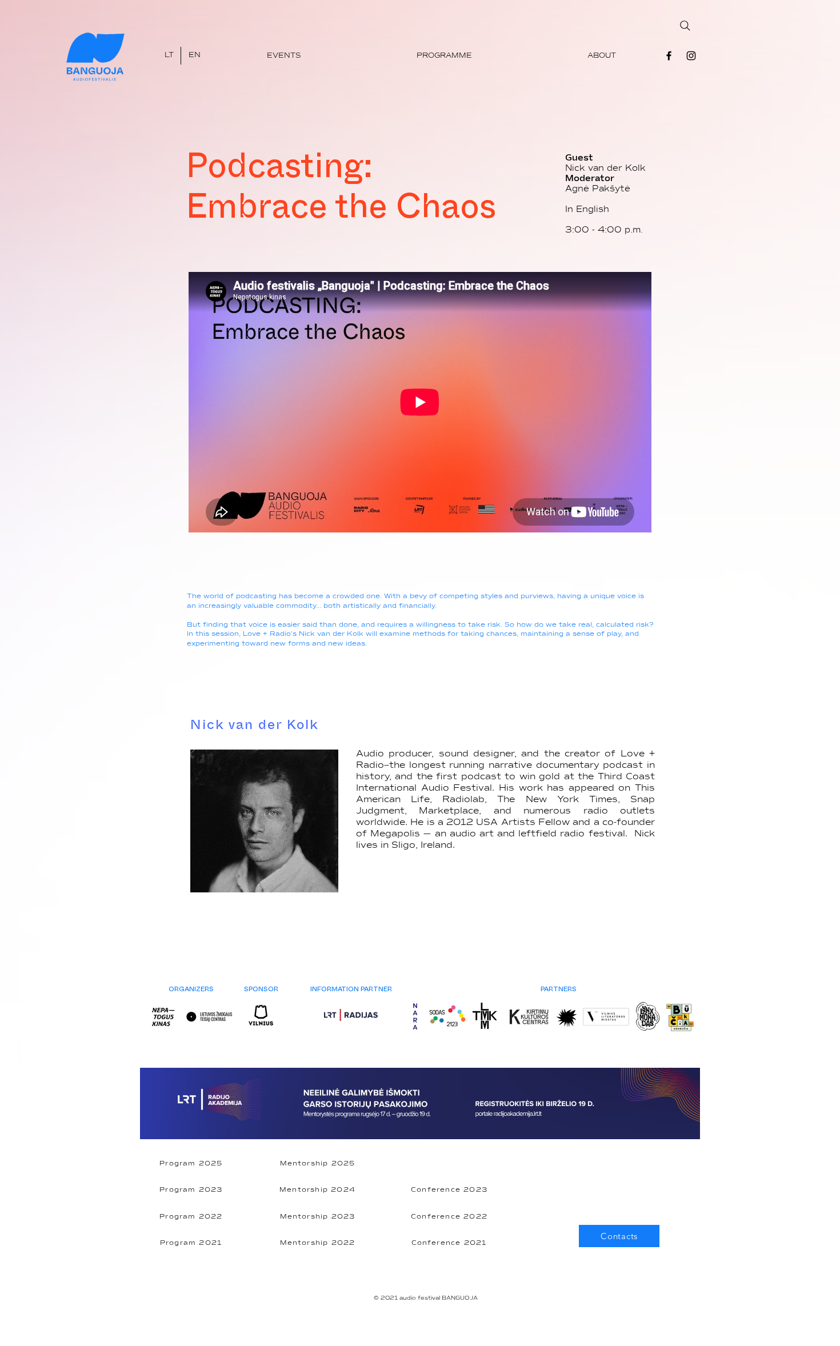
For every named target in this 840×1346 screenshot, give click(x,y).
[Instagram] (691, 56)
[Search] (685, 26)
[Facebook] (669, 56)
